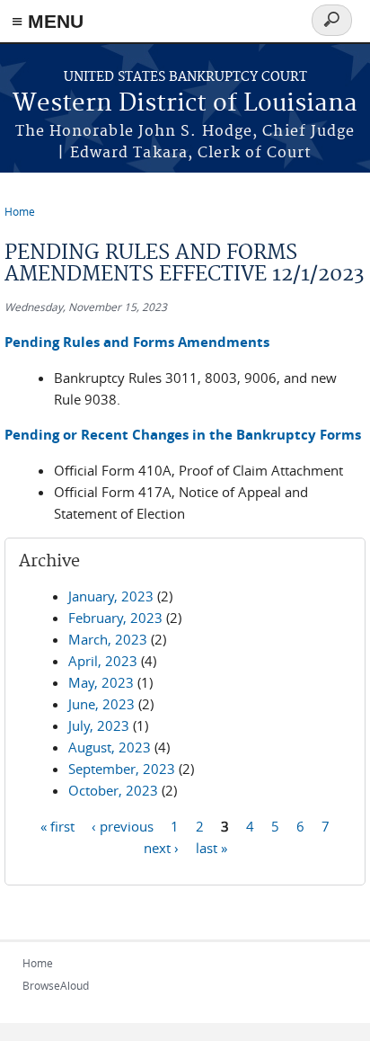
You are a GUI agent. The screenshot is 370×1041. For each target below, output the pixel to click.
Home (19, 211)
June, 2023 (101, 704)
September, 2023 (121, 769)
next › (161, 847)
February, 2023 (115, 618)
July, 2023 (98, 725)
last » (211, 847)
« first (57, 825)
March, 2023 (107, 639)
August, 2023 (109, 747)
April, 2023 (102, 661)
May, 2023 (101, 682)
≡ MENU (48, 21)
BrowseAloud (55, 985)
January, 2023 (111, 596)
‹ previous (123, 825)
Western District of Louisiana (185, 104)
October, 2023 (113, 790)
